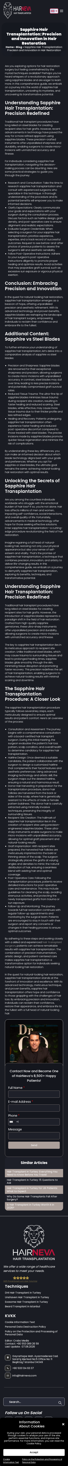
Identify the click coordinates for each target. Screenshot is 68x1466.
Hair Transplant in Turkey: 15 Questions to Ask (32, 1181)
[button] (63, 1424)
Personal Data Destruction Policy (25, 1327)
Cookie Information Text (20, 1322)
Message (15, 1129)
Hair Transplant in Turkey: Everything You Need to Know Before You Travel (32, 1173)
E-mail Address (20, 1102)
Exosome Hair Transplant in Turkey (26, 1302)
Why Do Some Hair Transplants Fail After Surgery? (32, 1198)
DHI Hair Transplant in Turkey (23, 1292)
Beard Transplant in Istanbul (22, 1306)
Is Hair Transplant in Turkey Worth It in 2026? (30, 1206)
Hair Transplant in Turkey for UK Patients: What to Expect (32, 1189)
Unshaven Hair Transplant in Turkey (27, 1297)
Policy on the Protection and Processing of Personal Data (31, 1333)
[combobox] (12, 1121)
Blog (19, 47)
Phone (13, 1116)
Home (10, 47)
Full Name (16, 1088)
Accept (34, 1452)
